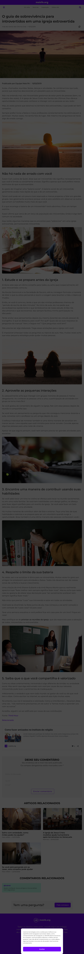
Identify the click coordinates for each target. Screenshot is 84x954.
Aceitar (42, 949)
